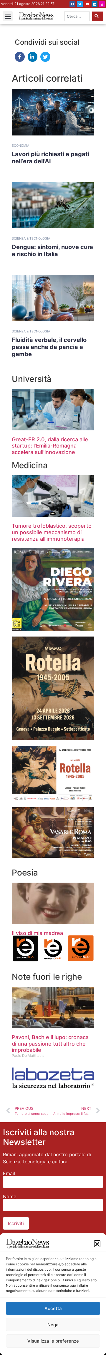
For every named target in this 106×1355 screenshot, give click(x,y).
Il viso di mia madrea (37, 933)
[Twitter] (80, 4)
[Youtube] (87, 4)
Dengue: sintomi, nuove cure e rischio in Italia (52, 250)
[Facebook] (72, 4)
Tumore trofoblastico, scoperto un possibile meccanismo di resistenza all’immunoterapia (52, 532)
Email (9, 1173)
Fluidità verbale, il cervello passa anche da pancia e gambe (49, 347)
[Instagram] (102, 4)
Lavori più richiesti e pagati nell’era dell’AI (50, 158)
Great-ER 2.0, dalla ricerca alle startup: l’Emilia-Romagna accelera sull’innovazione (50, 445)
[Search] (97, 16)
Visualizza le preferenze (53, 1341)
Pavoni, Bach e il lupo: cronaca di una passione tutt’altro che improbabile (50, 1043)
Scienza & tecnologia (31, 238)
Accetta (53, 1308)
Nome (9, 1196)
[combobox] (77, 16)
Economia (20, 145)
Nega (53, 1324)
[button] (97, 1243)
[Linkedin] (94, 4)
